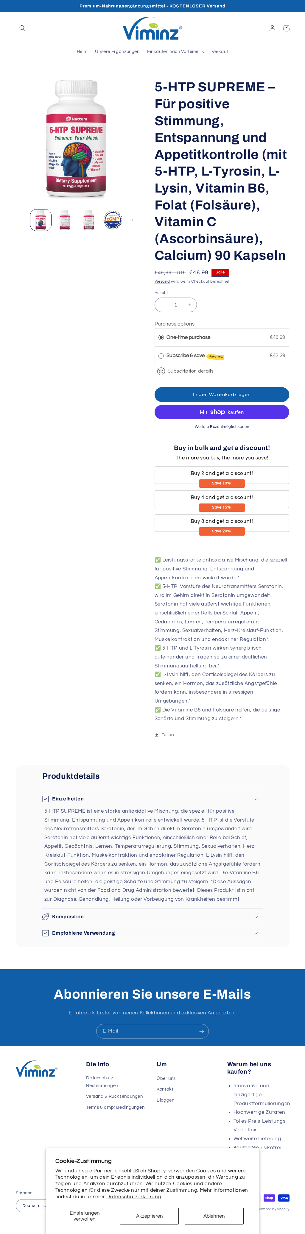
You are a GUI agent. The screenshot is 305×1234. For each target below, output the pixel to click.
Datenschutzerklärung (133, 1196)
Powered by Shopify (273, 1209)
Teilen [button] (168, 735)
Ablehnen (214, 1216)
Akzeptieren (149, 1216)
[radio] (161, 338)
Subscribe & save (194, 356)
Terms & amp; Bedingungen (115, 1107)
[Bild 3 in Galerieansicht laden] (88, 219)
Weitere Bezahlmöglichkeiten (222, 427)
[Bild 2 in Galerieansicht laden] (65, 219)
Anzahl (161, 293)
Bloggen (165, 1100)
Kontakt (165, 1089)
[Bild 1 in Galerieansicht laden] (40, 219)
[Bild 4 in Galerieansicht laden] (112, 219)
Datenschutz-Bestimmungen (102, 1082)
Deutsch (30, 1206)
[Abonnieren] (201, 1031)
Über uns (166, 1078)
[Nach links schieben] (22, 219)
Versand (162, 282)
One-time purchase (188, 337)
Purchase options (174, 324)
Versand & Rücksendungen (114, 1096)
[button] (22, 28)
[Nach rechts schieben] (132, 219)
